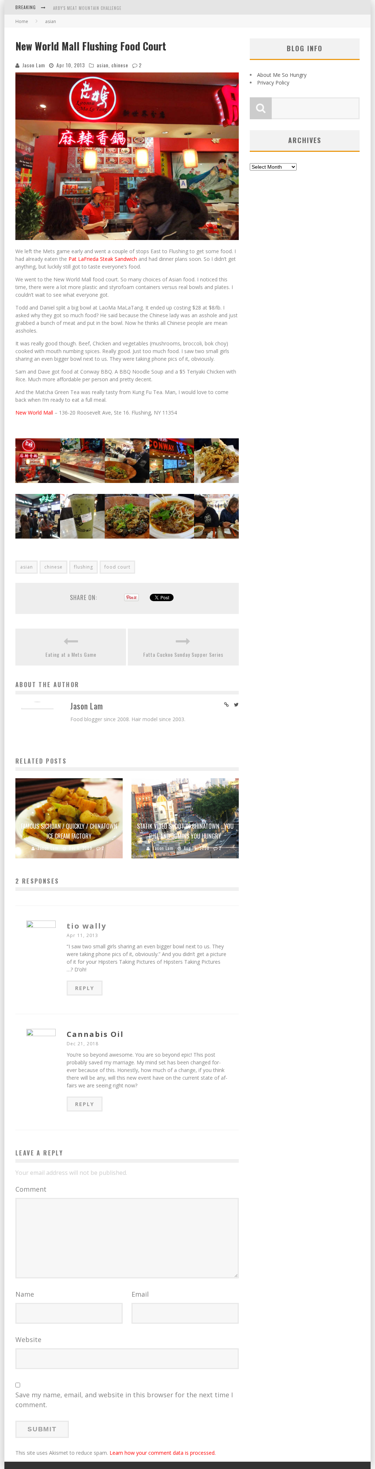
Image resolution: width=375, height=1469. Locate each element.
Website (28, 1339)
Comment (31, 1189)
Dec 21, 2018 (83, 1044)
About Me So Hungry (282, 74)
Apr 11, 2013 (82, 935)
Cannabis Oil (95, 1034)
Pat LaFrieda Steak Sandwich (102, 258)
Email (140, 1294)
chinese (119, 65)
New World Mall (34, 412)
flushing (83, 567)
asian (102, 65)
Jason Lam (33, 65)
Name (24, 1294)
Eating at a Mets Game (70, 654)
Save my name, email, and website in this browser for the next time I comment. (124, 1399)
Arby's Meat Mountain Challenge (87, 4)
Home (21, 21)
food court (117, 567)
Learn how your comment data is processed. (162, 1452)
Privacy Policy (273, 82)
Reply (84, 988)
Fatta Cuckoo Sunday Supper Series (183, 654)
